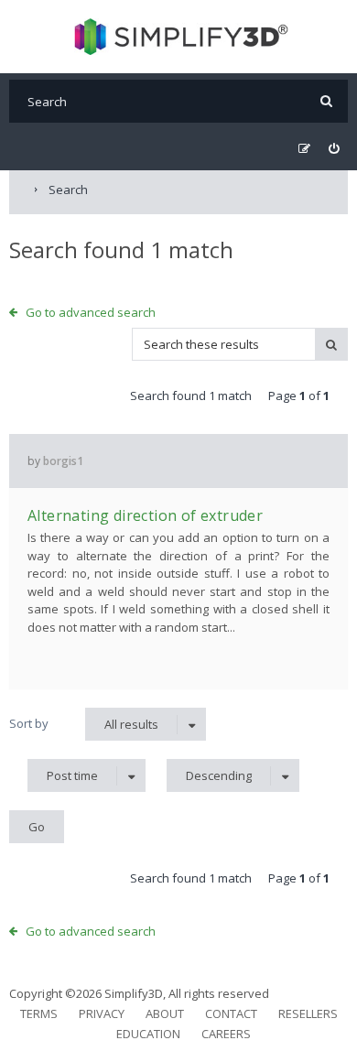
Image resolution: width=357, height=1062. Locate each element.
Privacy (101, 1013)
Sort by (29, 723)
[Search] (326, 101)
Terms (39, 1013)
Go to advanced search (91, 312)
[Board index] (179, 36)
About (165, 1013)
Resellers (308, 1013)
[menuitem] (333, 148)
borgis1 (63, 461)
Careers (226, 1033)
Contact (231, 1013)
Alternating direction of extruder (145, 515)
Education (148, 1033)
